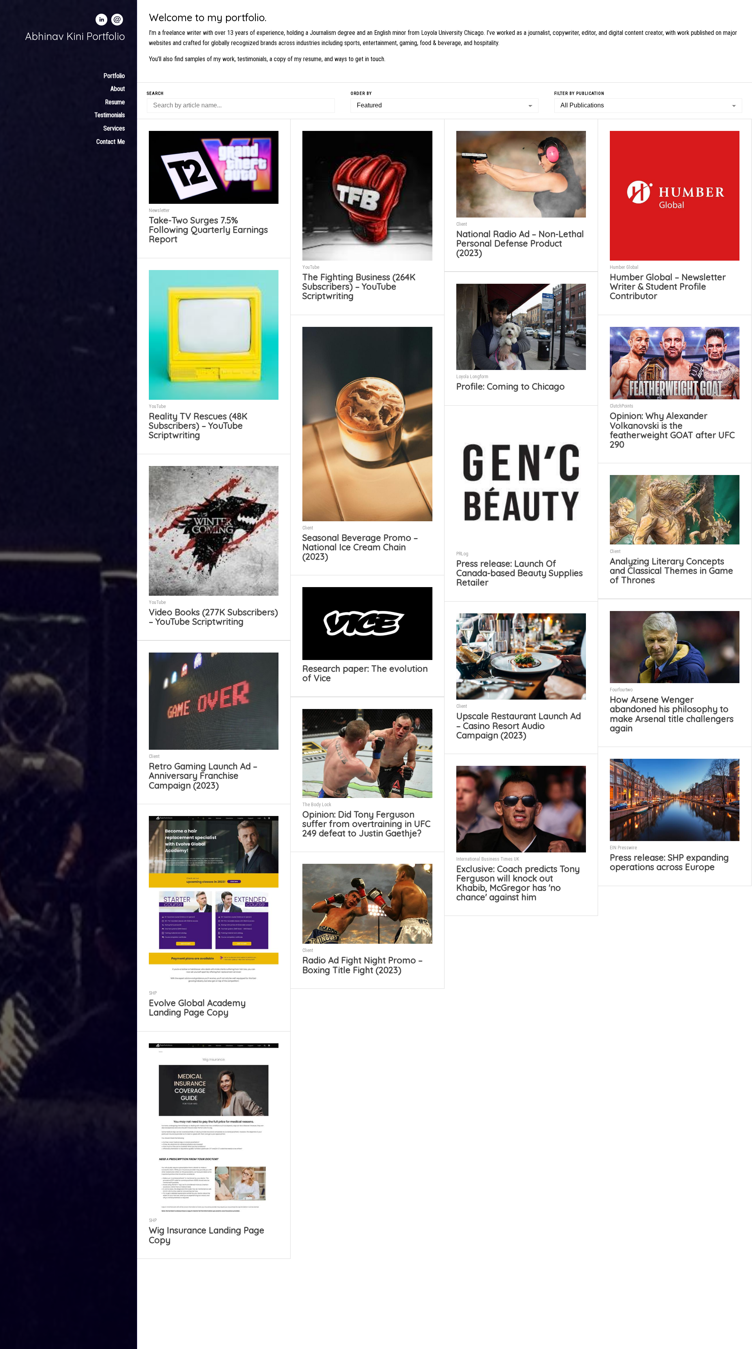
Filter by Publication (579, 93)
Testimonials (109, 115)
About (117, 88)
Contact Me (110, 141)
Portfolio (114, 76)
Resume (115, 102)
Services (114, 128)
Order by (361, 93)
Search (155, 93)
